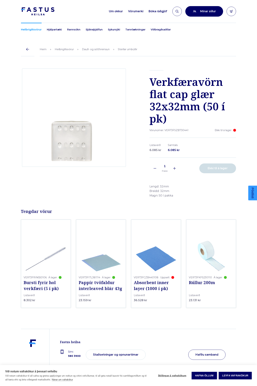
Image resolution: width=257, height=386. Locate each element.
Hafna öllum (204, 375)
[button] (252, 193)
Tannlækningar (135, 29)
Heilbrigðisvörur (31, 29)
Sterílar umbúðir (127, 49)
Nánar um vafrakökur (62, 379)
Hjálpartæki (54, 29)
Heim (43, 49)
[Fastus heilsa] (32, 354)
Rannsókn (73, 29)
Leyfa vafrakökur (235, 375)
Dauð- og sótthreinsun (96, 49)
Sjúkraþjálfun (94, 29)
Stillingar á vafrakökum (172, 375)
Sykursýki (114, 29)
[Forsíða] (37, 11)
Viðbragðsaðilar (161, 29)
